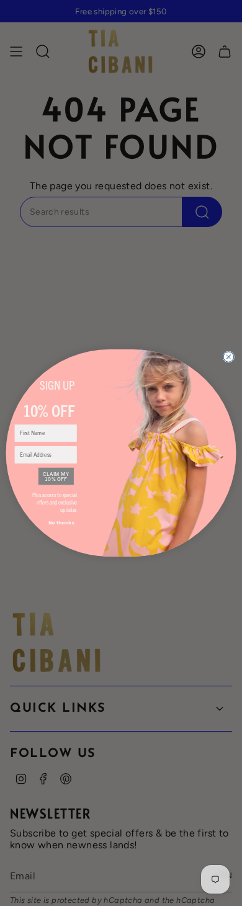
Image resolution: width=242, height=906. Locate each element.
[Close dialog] (228, 357)
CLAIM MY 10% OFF (56, 476)
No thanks (61, 522)
